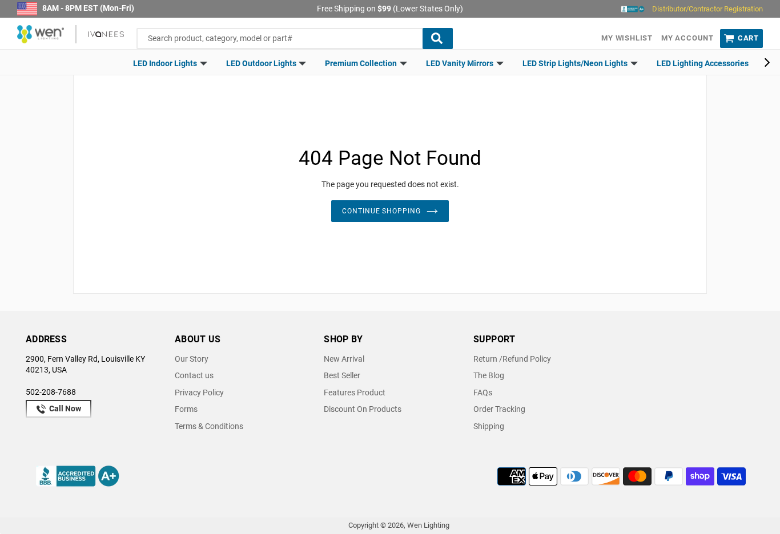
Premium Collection (362, 63)
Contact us (194, 375)
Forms (186, 409)
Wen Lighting (428, 525)
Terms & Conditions (209, 426)
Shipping (488, 426)
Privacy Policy (199, 392)
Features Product (354, 392)
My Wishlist (627, 38)
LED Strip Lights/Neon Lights (575, 63)
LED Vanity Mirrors (460, 63)
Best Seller (342, 375)
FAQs (482, 392)
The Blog (488, 375)
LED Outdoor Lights (262, 63)
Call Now (64, 408)
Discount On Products (362, 409)
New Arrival (344, 358)
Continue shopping (381, 211)
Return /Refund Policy (512, 358)
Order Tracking (499, 409)
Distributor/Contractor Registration (707, 9)
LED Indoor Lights (166, 63)
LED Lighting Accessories (703, 63)
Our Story (191, 358)
